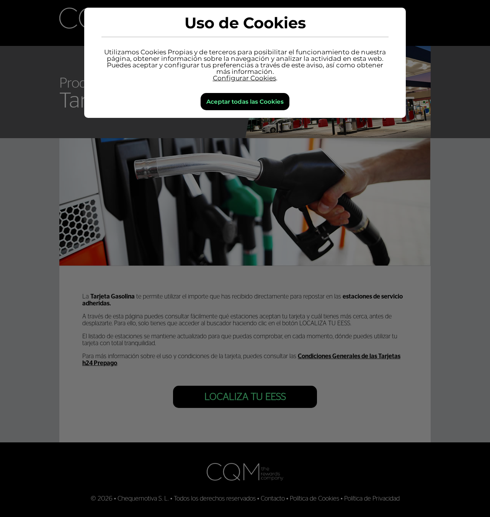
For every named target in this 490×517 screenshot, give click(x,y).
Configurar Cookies (244, 78)
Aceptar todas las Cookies (245, 101)
